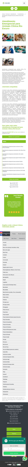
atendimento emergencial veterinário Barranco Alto (13, 167)
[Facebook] (1, 235)
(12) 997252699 (14, 185)
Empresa (14, 433)
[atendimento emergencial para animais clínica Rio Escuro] (8, 49)
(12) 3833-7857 (10, 132)
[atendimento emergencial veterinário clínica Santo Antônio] (20, 49)
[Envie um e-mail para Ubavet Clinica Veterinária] (15, 8)
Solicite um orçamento (14, 136)
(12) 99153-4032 (14, 186)
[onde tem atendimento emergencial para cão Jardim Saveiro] (8, 62)
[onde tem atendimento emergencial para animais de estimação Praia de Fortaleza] (8, 37)
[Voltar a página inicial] (6, 3)
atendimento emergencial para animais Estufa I (13, 161)
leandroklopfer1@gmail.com (14, 423)
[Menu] (24, 3)
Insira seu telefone (14, 445)
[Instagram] (1, 232)
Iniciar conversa (14, 453)
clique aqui (17, 132)
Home (14, 429)
